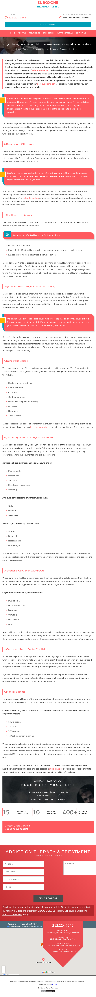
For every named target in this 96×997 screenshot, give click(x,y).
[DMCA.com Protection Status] (48, 992)
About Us (22, 33)
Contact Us (81, 33)
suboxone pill (55, 769)
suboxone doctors (41, 70)
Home (12, 33)
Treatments (34, 33)
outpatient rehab (31, 198)
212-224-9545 (17, 17)
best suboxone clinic (46, 84)
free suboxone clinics (40, 427)
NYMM (54, 984)
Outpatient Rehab (65, 33)
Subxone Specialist (17, 827)
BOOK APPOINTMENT (48, 24)
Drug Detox (48, 33)
